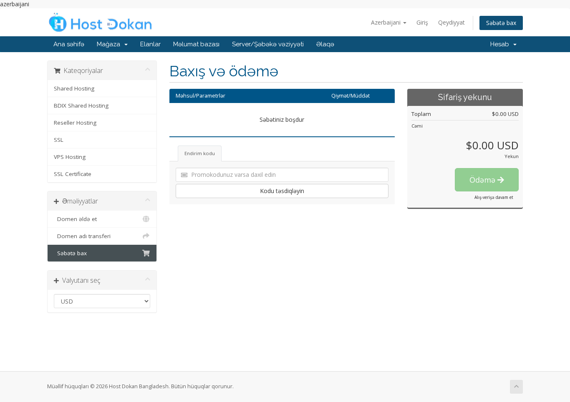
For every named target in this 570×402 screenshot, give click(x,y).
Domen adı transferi (82, 236)
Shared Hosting (74, 88)
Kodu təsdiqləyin (282, 191)
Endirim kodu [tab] (199, 153)
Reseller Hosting (75, 122)
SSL (58, 139)
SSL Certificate (72, 174)
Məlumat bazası (196, 44)
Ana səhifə (68, 44)
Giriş (422, 22)
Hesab (501, 44)
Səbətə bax (501, 23)
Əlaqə (325, 44)
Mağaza (110, 44)
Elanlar (150, 44)
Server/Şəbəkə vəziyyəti (268, 44)
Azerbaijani (386, 22)
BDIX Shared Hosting (81, 105)
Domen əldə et (75, 219)
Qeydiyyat (451, 22)
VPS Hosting (70, 157)
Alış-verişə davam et (493, 197)
